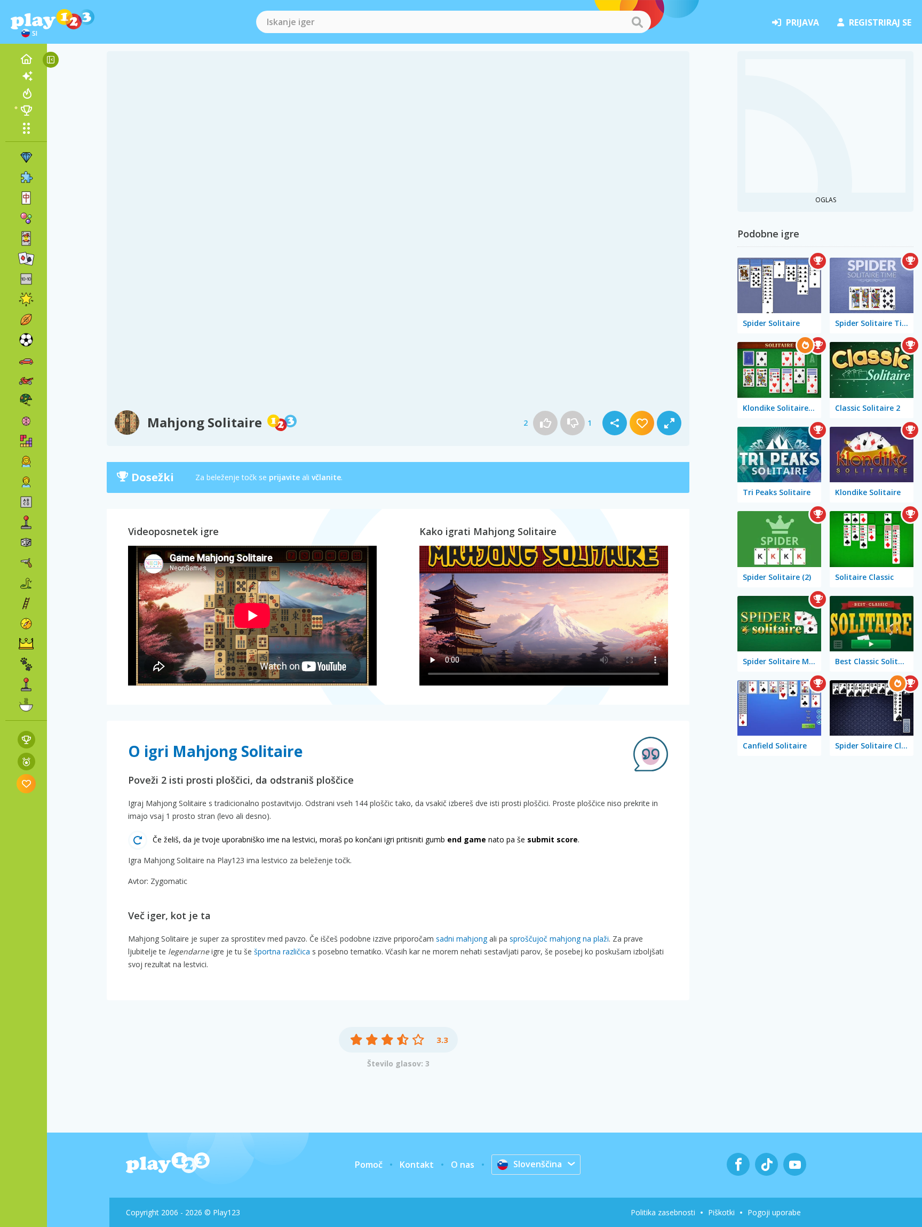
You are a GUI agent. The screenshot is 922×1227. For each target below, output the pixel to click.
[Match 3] (26, 157)
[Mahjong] (26, 198)
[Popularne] (26, 93)
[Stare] (26, 583)
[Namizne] (26, 542)
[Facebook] (738, 1164)
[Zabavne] (26, 299)
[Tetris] (26, 441)
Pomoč (369, 1164)
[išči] (637, 22)
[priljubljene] (26, 783)
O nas (462, 1164)
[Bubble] (26, 218)
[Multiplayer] (26, 684)
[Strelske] (26, 563)
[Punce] (26, 461)
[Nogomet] (26, 340)
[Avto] (26, 360)
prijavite (284, 477)
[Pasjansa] (26, 259)
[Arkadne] (26, 522)
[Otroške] (26, 482)
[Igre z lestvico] (26, 739)
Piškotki (721, 1212)
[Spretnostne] (26, 603)
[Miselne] (26, 421)
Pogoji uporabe (774, 1212)
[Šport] (26, 319)
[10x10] (26, 279)
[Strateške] (26, 644)
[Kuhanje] (26, 705)
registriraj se (880, 22)
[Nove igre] (26, 76)
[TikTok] (766, 1164)
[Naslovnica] (26, 59)
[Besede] (26, 502)
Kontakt (417, 1164)
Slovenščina (537, 1164)
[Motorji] (26, 380)
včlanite (326, 477)
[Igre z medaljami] (26, 761)
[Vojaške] (26, 401)
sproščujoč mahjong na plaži (559, 939)
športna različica (282, 951)
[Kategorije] (26, 128)
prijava (802, 22)
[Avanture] (26, 624)
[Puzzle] (26, 178)
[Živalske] (26, 664)
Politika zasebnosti (663, 1212)
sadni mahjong (461, 939)
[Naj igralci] (26, 110)
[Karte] (26, 238)
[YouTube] (794, 1164)
